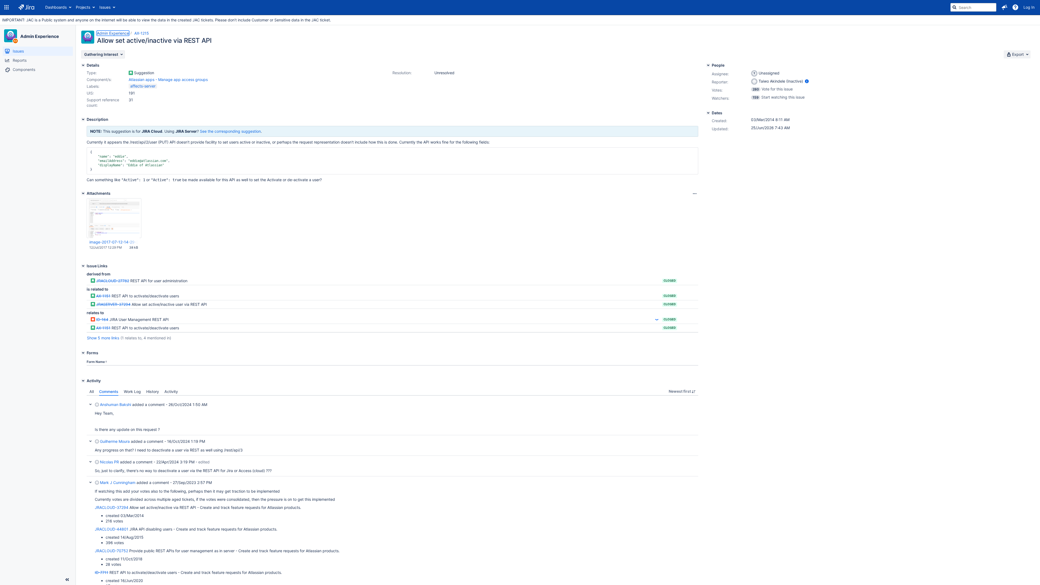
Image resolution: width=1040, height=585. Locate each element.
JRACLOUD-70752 (111, 550)
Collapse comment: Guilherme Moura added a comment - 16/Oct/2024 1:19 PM (90, 441)
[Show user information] (807, 81)
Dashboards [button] (56, 7)
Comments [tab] (108, 391)
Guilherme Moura (115, 441)
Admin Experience (39, 36)
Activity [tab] (171, 391)
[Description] (83, 119)
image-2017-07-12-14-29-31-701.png (113, 242)
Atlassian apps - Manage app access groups (168, 79)
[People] (708, 65)
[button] (6, 7)
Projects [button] (83, 7)
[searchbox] (973, 7)
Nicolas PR (109, 462)
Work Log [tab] (132, 391)
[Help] (1015, 7)
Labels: (93, 86)
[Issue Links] (83, 266)
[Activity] (83, 381)
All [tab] (91, 391)
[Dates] (708, 113)
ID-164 (102, 319)
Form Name (96, 362)
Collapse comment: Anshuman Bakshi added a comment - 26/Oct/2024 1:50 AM (90, 404)
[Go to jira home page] (26, 7)
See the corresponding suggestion (230, 131)
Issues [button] (104, 7)
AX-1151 (103, 296)
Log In (1029, 7)
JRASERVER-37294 (113, 304)
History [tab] (152, 391)
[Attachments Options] (694, 193)
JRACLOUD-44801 (111, 529)
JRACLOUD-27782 (112, 280)
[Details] (83, 65)
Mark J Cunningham (117, 482)
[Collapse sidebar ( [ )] (67, 580)
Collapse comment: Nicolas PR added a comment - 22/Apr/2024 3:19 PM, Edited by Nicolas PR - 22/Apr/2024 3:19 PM (90, 462)
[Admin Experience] (10, 35)
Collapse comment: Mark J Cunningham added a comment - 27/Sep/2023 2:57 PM (90, 482)
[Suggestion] (131, 73)
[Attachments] (83, 193)
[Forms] (83, 353)
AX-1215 (141, 33)
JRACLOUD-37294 (111, 507)
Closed (670, 280)
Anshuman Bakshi (115, 404)
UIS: (90, 93)
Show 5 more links (103, 338)
